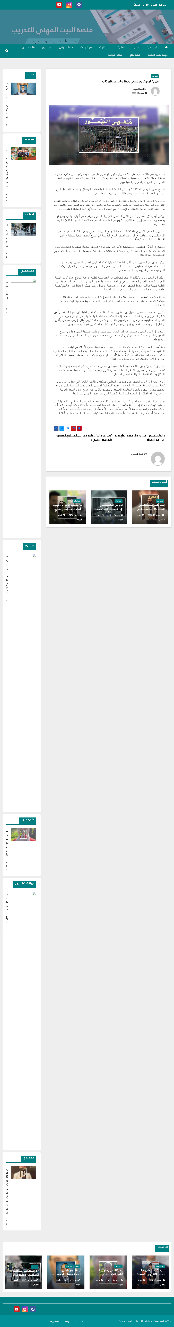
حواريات (69, 1266)
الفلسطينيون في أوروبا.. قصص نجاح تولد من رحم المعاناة (140, 437)
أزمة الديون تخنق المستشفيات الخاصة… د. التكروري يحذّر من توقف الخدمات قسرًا (66, 1276)
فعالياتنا (120, 47)
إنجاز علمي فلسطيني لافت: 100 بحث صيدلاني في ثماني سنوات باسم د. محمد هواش (151, 510)
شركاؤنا (67, 1321)
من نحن (79, 1321)
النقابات (103, 47)
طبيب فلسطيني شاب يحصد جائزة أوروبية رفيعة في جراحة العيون (151, 1274)
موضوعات (86, 47)
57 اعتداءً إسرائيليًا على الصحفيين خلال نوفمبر (25, 1272)
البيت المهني (138, 89)
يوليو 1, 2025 (74, 515)
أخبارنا (136, 47)
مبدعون (46, 47)
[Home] (166, 47)
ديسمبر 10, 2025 (155, 515)
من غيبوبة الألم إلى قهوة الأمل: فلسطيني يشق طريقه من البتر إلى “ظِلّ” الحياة (67, 510)
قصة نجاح (135, 54)
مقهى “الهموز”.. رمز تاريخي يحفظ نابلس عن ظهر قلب (131, 81)
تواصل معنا (53, 1321)
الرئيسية (152, 47)
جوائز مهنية (115, 54)
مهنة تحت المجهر (158, 54)
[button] (6, 51)
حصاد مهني (66, 47)
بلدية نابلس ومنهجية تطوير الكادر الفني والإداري (111, 1274)
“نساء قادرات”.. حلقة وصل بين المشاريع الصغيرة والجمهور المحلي (84, 437)
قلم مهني (28, 47)
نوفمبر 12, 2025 (113, 515)
